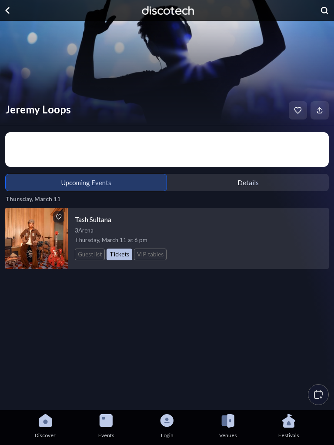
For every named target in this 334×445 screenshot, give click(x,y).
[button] (318, 394)
